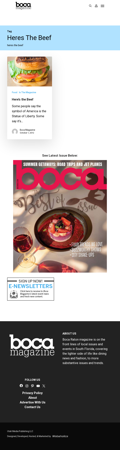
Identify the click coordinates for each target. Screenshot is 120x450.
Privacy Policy (32, 393)
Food (14, 92)
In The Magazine (27, 92)
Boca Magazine (27, 130)
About (32, 398)
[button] (102, 5)
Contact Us (32, 407)
